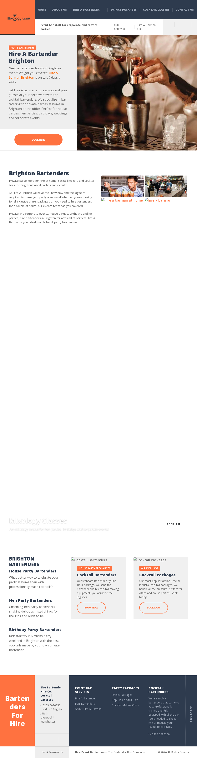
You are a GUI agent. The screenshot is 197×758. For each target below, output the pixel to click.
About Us (59, 9)
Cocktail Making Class (125, 705)
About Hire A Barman (88, 709)
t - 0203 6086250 (159, 734)
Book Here (38, 139)
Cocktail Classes (156, 9)
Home (42, 9)
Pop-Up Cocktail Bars (125, 700)
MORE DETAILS (139, 524)
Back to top (191, 711)
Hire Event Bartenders (90, 752)
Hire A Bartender (86, 9)
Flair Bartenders (85, 703)
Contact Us (185, 9)
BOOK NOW (91, 607)
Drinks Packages (124, 9)
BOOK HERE (173, 524)
